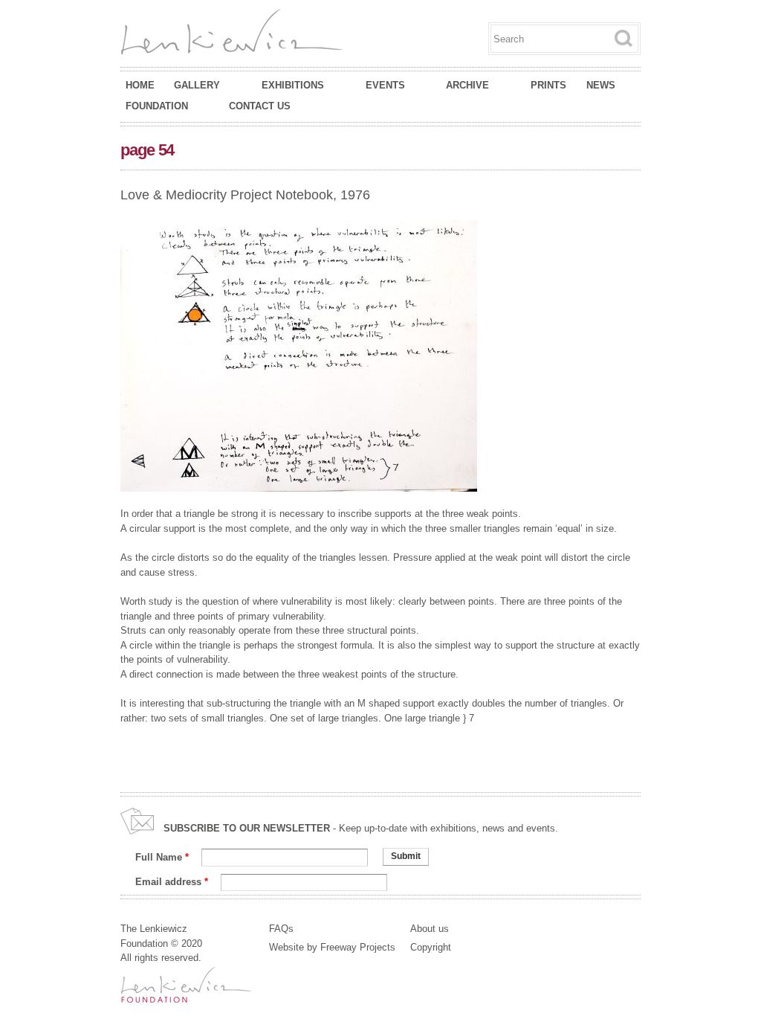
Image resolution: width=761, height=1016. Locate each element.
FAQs (281, 928)
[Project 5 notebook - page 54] (298, 484)
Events (385, 85)
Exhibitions (293, 85)
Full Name (162, 857)
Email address (171, 881)
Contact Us (260, 106)
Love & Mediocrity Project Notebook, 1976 (245, 194)
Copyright (430, 947)
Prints (548, 85)
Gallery (197, 85)
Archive (467, 85)
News (600, 85)
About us (429, 928)
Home (140, 85)
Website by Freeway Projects (332, 947)
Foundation (157, 106)
